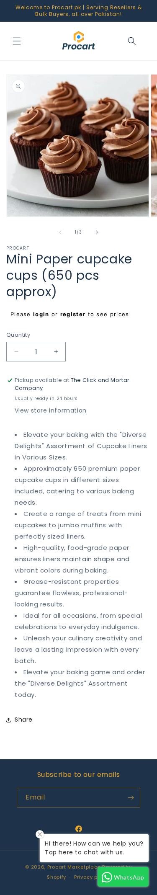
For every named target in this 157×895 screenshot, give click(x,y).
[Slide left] (60, 232)
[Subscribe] (130, 797)
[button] (17, 41)
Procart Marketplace (73, 867)
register (72, 314)
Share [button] (24, 719)
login (41, 314)
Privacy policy (92, 877)
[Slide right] (97, 232)
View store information (51, 410)
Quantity (18, 335)
